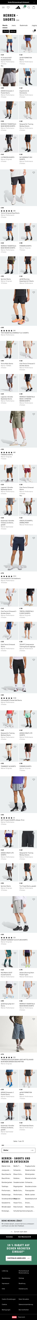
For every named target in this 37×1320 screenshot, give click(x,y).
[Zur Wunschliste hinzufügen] (15, 39)
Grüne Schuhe (28, 1203)
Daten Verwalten (24, 1299)
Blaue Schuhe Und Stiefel (18, 1175)
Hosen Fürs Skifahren (17, 1203)
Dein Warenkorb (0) (24, 1237)
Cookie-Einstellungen (9, 1299)
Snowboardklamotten (9, 1199)
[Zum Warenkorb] (33, 7)
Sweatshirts (6, 1203)
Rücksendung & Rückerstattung (24, 1272)
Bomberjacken (7, 1182)
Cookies (4, 1304)
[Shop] (18, 8)
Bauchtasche (6, 1174)
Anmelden (9, 1237)
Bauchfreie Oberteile (6, 1179)
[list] (18, 25)
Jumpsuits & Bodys (6, 1170)
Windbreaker (6, 1207)
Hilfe (3, 1289)
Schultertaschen (19, 1211)
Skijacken (16, 1199)
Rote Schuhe (18, 1207)
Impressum (5, 1283)
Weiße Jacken (30, 1195)
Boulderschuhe (30, 1186)
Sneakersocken (18, 1182)
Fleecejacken (30, 1190)
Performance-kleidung (18, 1195)
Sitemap (21, 1278)
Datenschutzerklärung (26, 1304)
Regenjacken (18, 1186)
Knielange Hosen (5, 1211)
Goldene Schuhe (16, 1179)
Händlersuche (23, 1289)
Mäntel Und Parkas (6, 1166)
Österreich (21, 1317)
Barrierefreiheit (24, 1310)
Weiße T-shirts (16, 1166)
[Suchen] (28, 7)
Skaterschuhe (30, 1170)
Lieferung (5, 1271)
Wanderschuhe (30, 1178)
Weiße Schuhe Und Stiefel (18, 1191)
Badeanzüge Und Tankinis (6, 1195)
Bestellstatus (6, 1278)
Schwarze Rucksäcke (29, 1183)
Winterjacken (30, 1174)
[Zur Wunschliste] (8, 7)
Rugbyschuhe (30, 1166)
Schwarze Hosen (16, 1170)
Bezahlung (22, 1283)
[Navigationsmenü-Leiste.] (3, 7)
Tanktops (5, 1186)
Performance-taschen (7, 1191)
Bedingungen (6, 1310)
